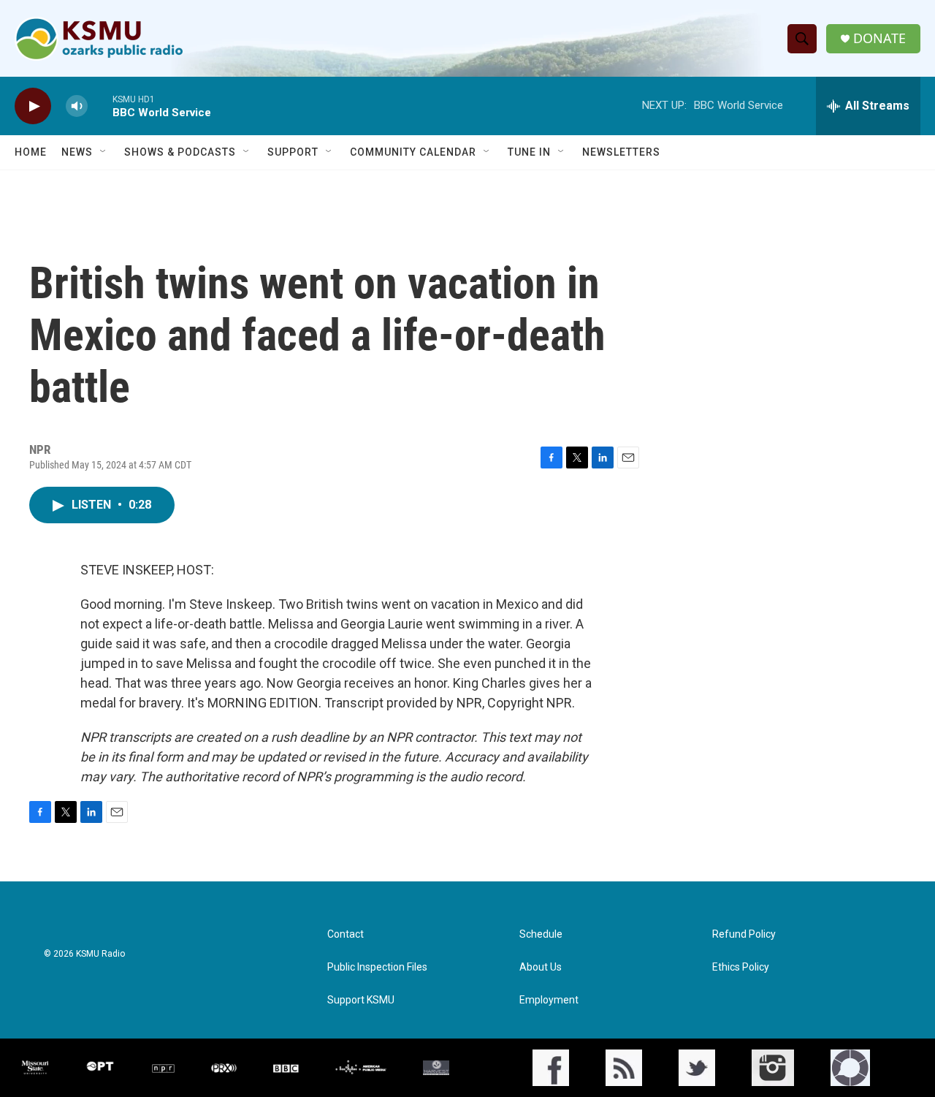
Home (31, 152)
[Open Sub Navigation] (104, 152)
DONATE (879, 38)
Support (292, 152)
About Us (540, 967)
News (77, 152)
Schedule (540, 934)
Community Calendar (413, 152)
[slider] (100, 105)
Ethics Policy (740, 967)
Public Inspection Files (377, 967)
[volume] (76, 106)
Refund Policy (744, 934)
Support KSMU (360, 1000)
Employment (549, 1000)
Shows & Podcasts (180, 152)
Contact (345, 934)
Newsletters (621, 152)
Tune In (529, 152)
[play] (33, 106)
